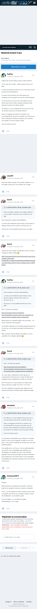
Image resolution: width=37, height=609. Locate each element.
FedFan (6, 58)
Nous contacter (19, 602)
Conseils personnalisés (23, 60)
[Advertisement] (18, 25)
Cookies (29, 602)
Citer (8, 131)
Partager (10, 548)
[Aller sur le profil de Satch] (4, 201)
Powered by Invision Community (18, 606)
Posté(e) (15, 76)
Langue (8, 602)
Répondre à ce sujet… (13, 537)
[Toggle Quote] (5, 207)
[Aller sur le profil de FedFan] (4, 75)
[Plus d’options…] (33, 75)
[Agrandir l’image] (18, 253)
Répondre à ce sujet (18, 67)
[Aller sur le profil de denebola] (4, 407)
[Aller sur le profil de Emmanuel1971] (4, 477)
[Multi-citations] (3, 131)
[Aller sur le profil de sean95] (4, 177)
